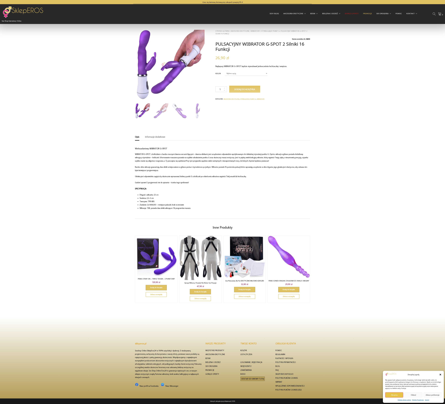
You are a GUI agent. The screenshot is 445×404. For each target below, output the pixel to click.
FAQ (277, 370)
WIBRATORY (255, 31)
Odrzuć (413, 395)
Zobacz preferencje (432, 395)
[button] (440, 374)
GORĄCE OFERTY (352, 14)
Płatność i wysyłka (284, 358)
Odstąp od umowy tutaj (252, 379)
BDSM (312, 14)
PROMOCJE (367, 14)
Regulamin (280, 354)
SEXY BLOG (274, 14)
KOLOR (218, 73)
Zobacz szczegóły (156, 294)
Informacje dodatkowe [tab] (155, 136)
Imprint (427, 400)
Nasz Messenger (171, 386)
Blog (277, 366)
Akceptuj (394, 395)
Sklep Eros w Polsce (284, 374)
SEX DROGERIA (382, 14)
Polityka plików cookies (404, 400)
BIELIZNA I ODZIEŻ (330, 14)
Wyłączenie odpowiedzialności (290, 386)
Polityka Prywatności (418, 400)
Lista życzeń (246, 354)
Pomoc (399, 14)
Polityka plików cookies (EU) (288, 390)
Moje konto (245, 366)
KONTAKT (410, 14)
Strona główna (222, 31)
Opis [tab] (137, 136)
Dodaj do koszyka (244, 89)
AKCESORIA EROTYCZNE (293, 14)
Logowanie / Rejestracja (251, 362)
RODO (242, 374)
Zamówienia (246, 370)
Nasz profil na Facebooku (149, 386)
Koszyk (243, 350)
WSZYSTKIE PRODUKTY (214, 350)
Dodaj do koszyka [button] (156, 287)
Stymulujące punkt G (270, 31)
